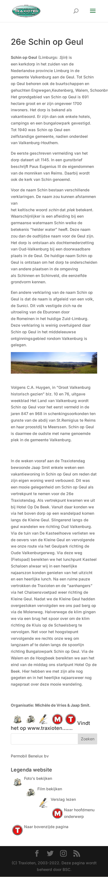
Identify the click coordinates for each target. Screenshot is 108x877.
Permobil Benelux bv (30, 756)
